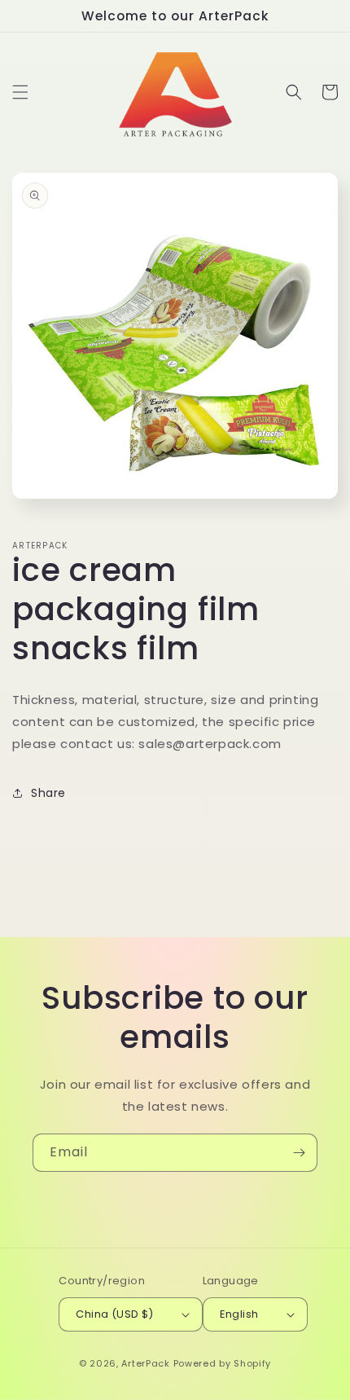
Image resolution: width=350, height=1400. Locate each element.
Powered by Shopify (222, 1363)
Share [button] (48, 793)
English (239, 1314)
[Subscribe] (299, 1153)
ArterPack (145, 1363)
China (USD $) (114, 1314)
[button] (20, 92)
